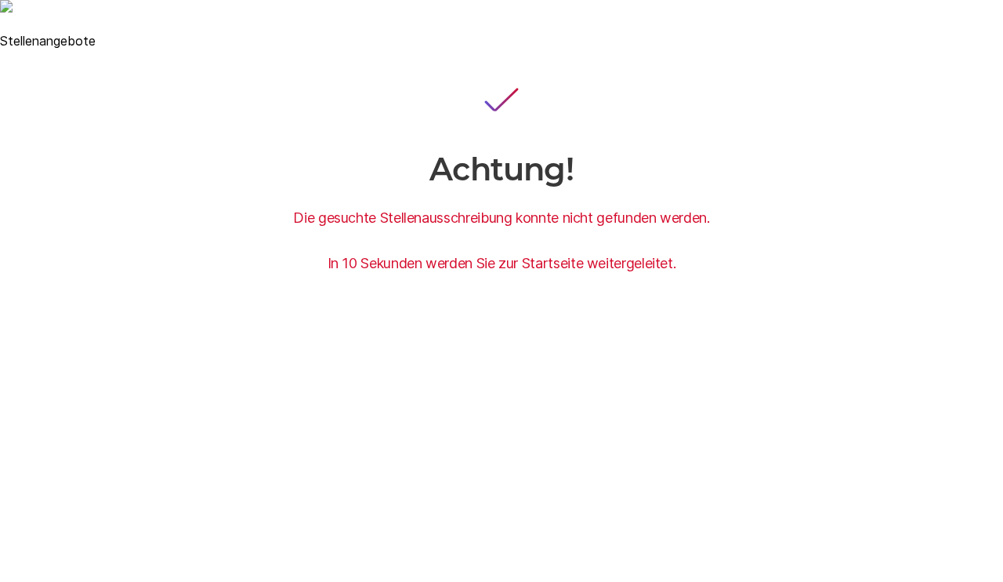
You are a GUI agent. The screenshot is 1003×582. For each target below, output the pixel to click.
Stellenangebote (48, 41)
